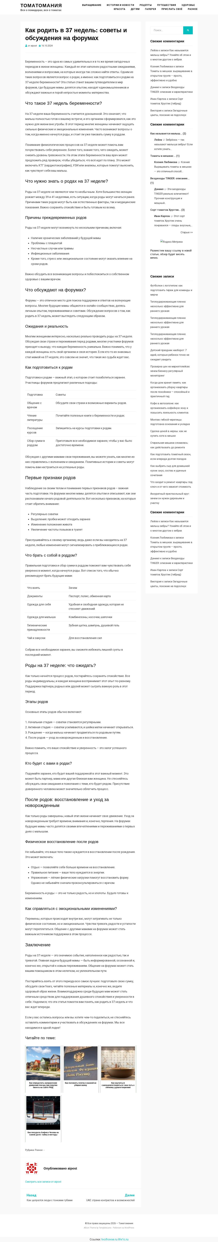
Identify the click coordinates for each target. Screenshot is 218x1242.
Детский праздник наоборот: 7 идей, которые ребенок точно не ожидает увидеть (169, 355)
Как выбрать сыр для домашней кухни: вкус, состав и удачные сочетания (170, 470)
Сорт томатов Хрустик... (165, 209)
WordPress (129, 1228)
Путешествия (166, 5)
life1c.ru (123, 1239)
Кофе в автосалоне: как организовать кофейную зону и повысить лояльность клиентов (169, 408)
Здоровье (188, 5)
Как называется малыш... (166, 133)
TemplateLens (105, 1228)
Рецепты (146, 5)
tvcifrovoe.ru (109, 1239)
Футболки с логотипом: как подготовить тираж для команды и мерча (171, 290)
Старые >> (187, 232)
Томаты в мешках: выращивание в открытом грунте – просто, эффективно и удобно (171, 76)
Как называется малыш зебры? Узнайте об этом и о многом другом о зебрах (170, 55)
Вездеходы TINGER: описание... (169, 178)
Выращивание (91, 5)
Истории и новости (120, 5)
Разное (193, 9)
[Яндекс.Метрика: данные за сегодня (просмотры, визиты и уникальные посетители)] (171, 242)
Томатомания (41, 5)
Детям (135, 9)
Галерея (150, 9)
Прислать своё (172, 9)
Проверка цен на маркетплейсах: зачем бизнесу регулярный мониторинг (170, 371)
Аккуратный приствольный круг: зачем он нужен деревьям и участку (169, 498)
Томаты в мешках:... (163, 155)
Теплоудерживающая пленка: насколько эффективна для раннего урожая (168, 306)
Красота (119, 9)
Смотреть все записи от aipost (43, 1181)
